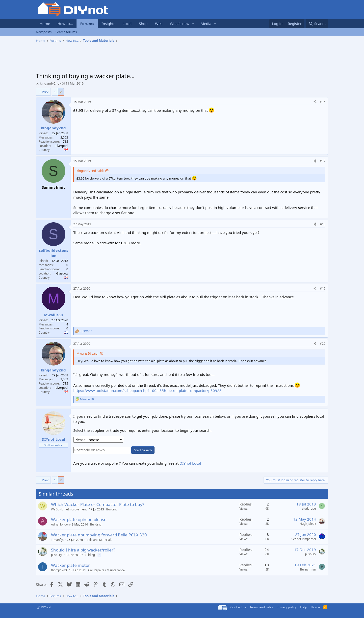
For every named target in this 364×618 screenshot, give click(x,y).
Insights (108, 23)
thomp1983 (59, 570)
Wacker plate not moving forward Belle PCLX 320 (99, 535)
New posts (44, 32)
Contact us (238, 607)
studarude (309, 508)
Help (303, 607)
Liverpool (61, 146)
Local (127, 23)
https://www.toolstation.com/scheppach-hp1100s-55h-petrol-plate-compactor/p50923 (147, 390)
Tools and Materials (98, 540)
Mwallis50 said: (87, 353)
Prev (45, 92)
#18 (322, 224)
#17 (322, 161)
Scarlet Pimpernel (303, 539)
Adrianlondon (60, 524)
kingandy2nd (49, 83)
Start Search (143, 450)
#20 (322, 344)
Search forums (66, 32)
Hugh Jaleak (308, 524)
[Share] (315, 102)
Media (206, 23)
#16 (322, 102)
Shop (143, 23)
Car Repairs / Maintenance (106, 570)
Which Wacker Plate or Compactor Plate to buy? (97, 504)
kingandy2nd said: (90, 170)
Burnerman (308, 569)
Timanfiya (58, 540)
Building (111, 509)
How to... (65, 23)
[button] (193, 23)
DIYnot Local (190, 463)
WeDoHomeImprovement (69, 509)
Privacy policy (287, 607)
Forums (87, 23)
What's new (179, 23)
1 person (86, 331)
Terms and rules (261, 607)
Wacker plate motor (70, 565)
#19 (322, 288)
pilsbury (56, 555)
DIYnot (45, 607)
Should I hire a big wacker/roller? (83, 550)
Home (45, 23)
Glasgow (62, 273)
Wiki (158, 23)
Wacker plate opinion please (78, 519)
